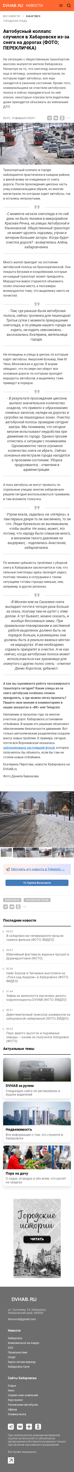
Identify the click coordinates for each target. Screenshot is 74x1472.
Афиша (12, 1409)
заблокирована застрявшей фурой (29, 748)
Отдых (12, 1385)
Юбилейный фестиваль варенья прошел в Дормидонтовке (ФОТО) (37, 956)
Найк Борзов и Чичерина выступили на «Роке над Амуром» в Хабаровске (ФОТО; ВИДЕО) (37, 977)
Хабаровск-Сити (18, 1366)
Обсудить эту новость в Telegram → (38, 869)
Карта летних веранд (21, 1362)
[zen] (29, 1427)
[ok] (38, 1427)
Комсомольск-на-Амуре (23, 1342)
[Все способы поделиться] (68, 118)
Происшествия (17, 1352)
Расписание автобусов (23, 1404)
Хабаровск (33, 16)
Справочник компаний (23, 1395)
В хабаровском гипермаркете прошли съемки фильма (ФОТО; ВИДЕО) (34, 938)
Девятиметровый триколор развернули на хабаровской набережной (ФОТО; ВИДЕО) (38, 1016)
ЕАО (10, 1347)
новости (34, 5)
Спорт (12, 1357)
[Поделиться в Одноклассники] (62, 118)
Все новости (12, 16)
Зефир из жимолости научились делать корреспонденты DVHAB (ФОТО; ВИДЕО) (36, 998)
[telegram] (11, 1427)
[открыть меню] (61, 6)
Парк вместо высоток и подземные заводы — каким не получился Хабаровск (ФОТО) (37, 1037)
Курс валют (15, 1400)
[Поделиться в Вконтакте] (55, 118)
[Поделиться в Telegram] (49, 118)
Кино (11, 1390)
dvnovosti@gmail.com (22, 1319)
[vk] (20, 1427)
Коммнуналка (17, 1414)
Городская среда (15, 21)
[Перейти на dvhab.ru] (13, 5)
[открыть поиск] (69, 6)
